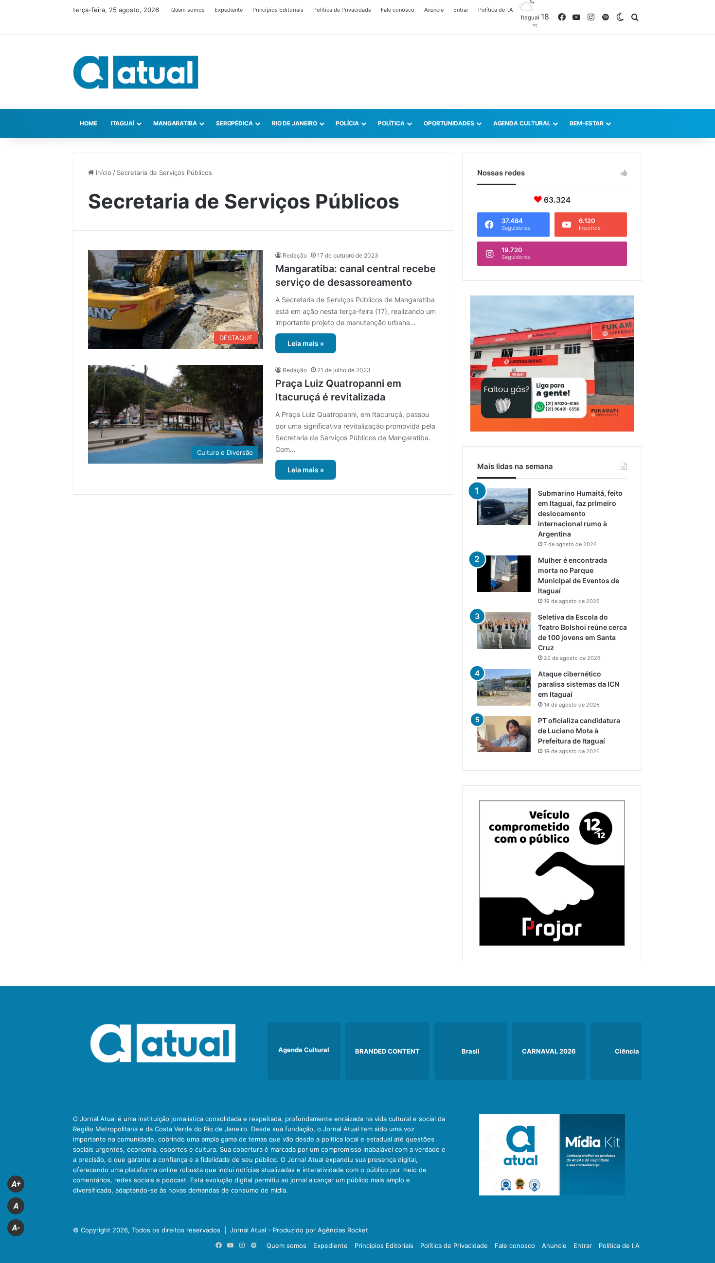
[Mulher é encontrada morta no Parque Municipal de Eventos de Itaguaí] (504, 573)
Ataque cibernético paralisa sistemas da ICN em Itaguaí (578, 684)
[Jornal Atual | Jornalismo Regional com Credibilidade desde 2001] (135, 71)
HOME (88, 123)
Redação (295, 255)
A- (16, 1227)
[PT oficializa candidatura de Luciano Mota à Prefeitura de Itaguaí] (504, 734)
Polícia (347, 123)
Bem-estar (587, 123)
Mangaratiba (175, 123)
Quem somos (188, 9)
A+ (16, 1184)
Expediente (228, 9)
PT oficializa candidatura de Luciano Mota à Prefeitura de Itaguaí (579, 730)
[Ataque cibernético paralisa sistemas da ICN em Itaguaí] (504, 687)
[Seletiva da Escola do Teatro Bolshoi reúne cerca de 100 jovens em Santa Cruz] (504, 630)
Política (391, 123)
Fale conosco (397, 9)
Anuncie (434, 9)
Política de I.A (495, 9)
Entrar (460, 9)
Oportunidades (449, 123)
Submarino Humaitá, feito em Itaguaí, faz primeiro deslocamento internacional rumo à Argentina (580, 513)
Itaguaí (122, 123)
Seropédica (234, 123)
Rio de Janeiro (294, 123)
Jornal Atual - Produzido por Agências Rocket (299, 1230)
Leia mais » (305, 343)
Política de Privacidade (342, 9)
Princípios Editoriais (278, 9)
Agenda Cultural (522, 123)
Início (102, 172)
